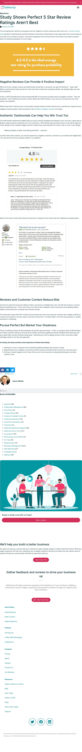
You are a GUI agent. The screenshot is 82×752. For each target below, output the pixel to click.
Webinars (7, 455)
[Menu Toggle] (78, 7)
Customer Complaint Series (14, 416)
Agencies (7, 404)
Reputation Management (12, 446)
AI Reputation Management (13, 407)
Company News (9, 413)
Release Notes (9, 443)
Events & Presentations (12, 422)
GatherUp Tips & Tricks (12, 431)
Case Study (8, 410)
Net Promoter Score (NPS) (13, 437)
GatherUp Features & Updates (14, 428)
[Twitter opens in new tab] (32, 721)
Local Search (8, 434)
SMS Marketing (9, 449)
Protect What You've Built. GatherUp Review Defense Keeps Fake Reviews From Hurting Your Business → (41, 2)
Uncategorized (9, 452)
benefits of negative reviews (44, 109)
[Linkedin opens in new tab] (49, 721)
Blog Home (4, 13)
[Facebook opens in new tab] (41, 721)
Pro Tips (7, 440)
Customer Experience (11, 419)
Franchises (8, 425)
